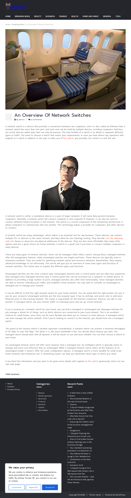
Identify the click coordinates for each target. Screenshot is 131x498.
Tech (118, 16)
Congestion (75, 430)
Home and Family (91, 16)
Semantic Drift (76, 465)
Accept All (50, 487)
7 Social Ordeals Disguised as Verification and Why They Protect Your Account (80, 410)
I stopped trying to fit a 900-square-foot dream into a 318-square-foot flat (80, 471)
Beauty (37, 16)
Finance (63, 16)
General (107, 16)
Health (74, 16)
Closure (73, 404)
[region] (33, 478)
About (10, 383)
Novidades (43, 410)
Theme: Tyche (95, 495)
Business (50, 16)
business (15, 374)
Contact (10, 386)
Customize (16, 487)
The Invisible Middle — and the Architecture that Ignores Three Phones (80, 480)
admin (22, 119)
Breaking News (22, 16)
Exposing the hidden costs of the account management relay (80, 425)
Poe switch (68, 138)
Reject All (33, 487)
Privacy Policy (13, 389)
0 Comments (36, 119)
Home (8, 16)
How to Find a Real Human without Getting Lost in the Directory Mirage (80, 442)
